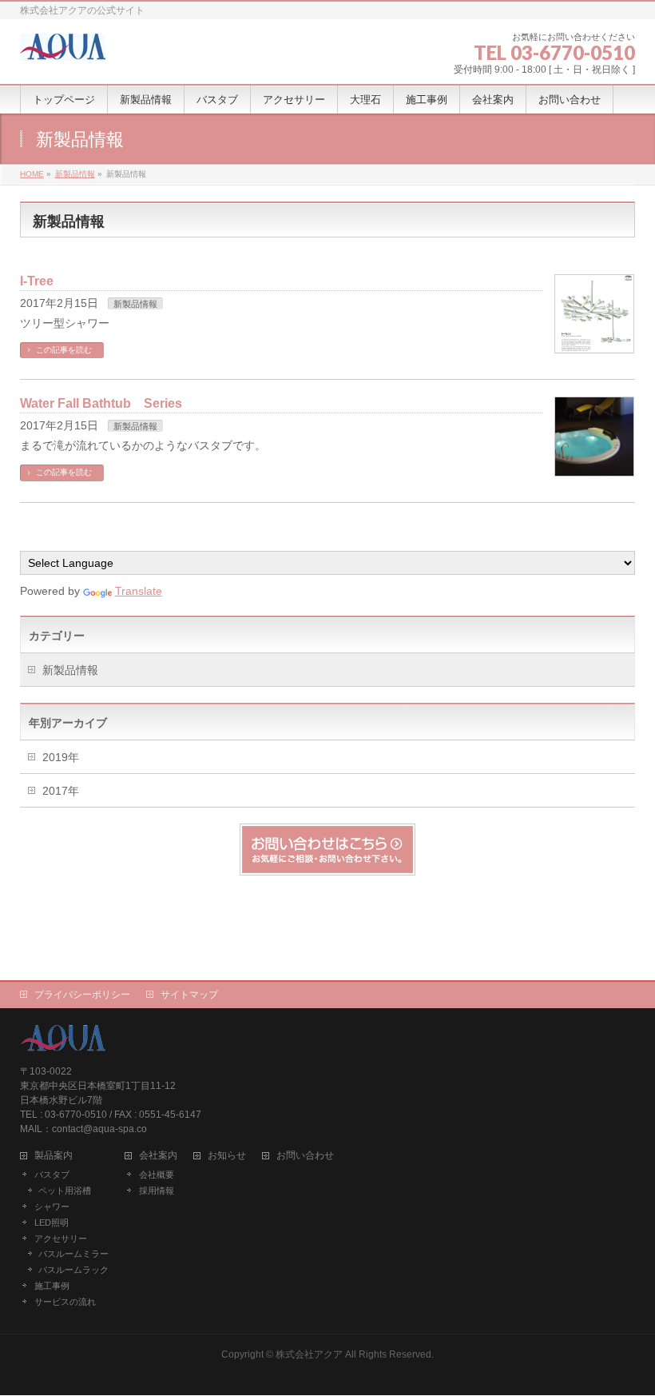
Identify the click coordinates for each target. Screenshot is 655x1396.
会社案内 (158, 1156)
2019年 (60, 757)
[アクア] (62, 50)
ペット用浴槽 (64, 1190)
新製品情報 (135, 304)
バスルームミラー (73, 1253)
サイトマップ (189, 994)
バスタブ (51, 1174)
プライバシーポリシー (82, 994)
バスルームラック (73, 1269)
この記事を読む (64, 349)
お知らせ (227, 1156)
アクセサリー (60, 1238)
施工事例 (51, 1285)
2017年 (60, 790)
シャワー (51, 1206)
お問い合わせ (305, 1156)
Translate (138, 590)
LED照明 (51, 1222)
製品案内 (53, 1156)
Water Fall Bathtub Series (101, 403)
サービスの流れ (65, 1301)
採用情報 (156, 1190)
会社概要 (156, 1174)
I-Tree (37, 281)
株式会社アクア (309, 1354)
